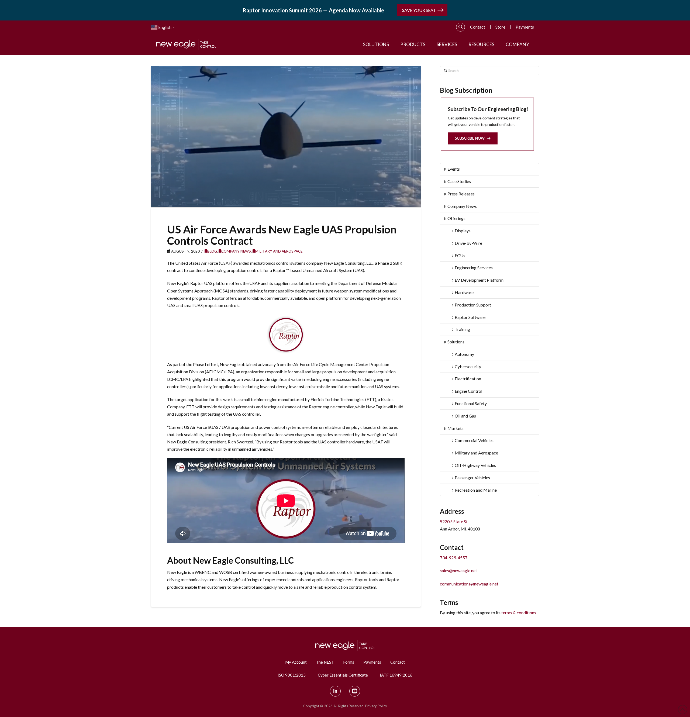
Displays (463, 230)
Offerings (456, 218)
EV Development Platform (479, 279)
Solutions (455, 341)
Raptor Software (470, 317)
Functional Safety (471, 403)
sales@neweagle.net (458, 570)
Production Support (473, 304)
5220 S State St (454, 521)
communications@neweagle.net (469, 583)
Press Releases (461, 193)
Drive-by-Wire (468, 243)
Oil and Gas (465, 415)
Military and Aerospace (278, 251)
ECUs (460, 255)
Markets (455, 428)
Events (453, 168)
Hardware (464, 292)
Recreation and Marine (476, 489)
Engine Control (468, 391)
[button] (460, 27)
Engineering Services (474, 267)
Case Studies (459, 181)
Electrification (468, 378)
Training (462, 329)
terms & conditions (518, 612)
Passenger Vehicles (472, 477)
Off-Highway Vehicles (475, 465)
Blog (212, 251)
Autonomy (464, 354)
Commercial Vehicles (474, 440)
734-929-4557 (453, 557)
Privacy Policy (376, 706)
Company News (236, 251)
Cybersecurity (468, 366)
